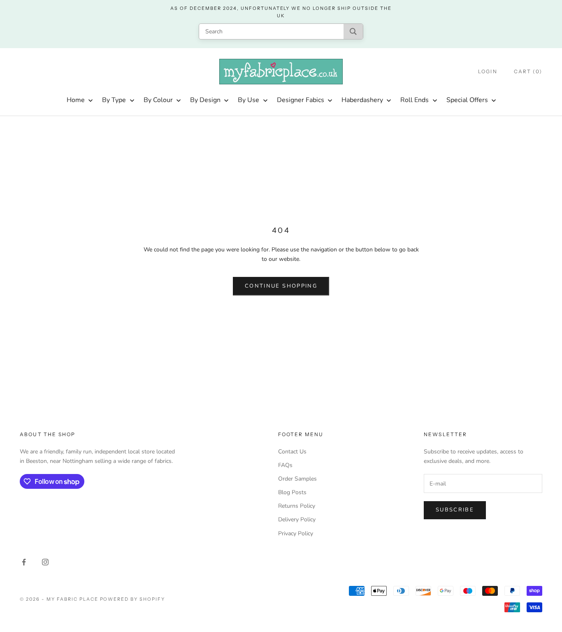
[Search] (353, 31)
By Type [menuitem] (114, 100)
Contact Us (292, 451)
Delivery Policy (297, 519)
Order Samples (297, 479)
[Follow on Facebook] (24, 562)
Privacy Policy (295, 533)
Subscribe (455, 510)
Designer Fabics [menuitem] (300, 100)
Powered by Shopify (132, 599)
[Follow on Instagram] (45, 562)
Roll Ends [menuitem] (414, 100)
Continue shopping (281, 286)
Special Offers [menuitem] (467, 100)
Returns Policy (296, 506)
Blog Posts (292, 492)
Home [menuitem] (76, 100)
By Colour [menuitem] (158, 100)
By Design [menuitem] (205, 100)
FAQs (285, 465)
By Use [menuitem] (248, 100)
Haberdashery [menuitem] (362, 100)
